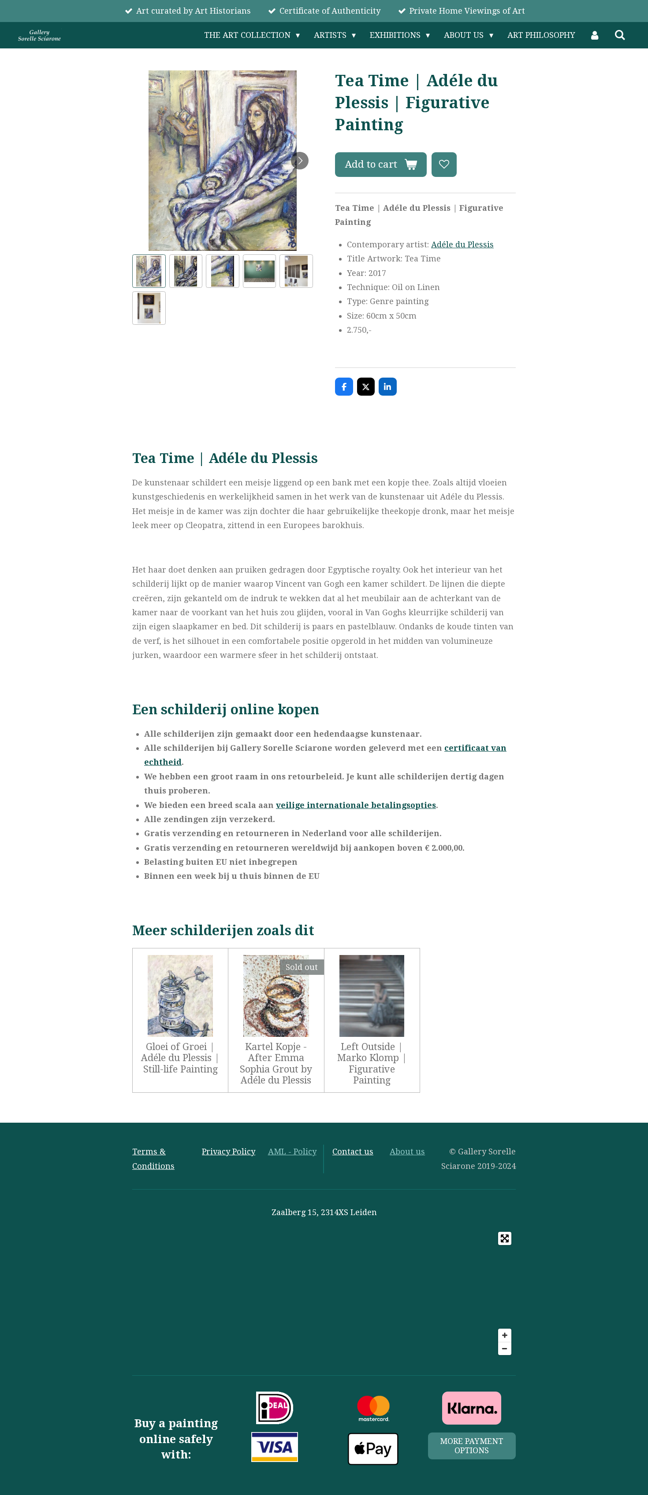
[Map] (324, 1293)
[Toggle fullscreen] (504, 1238)
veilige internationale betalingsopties (356, 805)
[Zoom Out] (504, 1348)
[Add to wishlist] (444, 164)
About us (407, 1151)
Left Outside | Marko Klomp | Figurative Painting (372, 1063)
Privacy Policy (228, 1151)
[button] (149, 271)
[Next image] (300, 160)
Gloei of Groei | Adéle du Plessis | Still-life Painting (180, 1057)
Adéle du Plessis (462, 244)
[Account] (595, 35)
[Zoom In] (504, 1335)
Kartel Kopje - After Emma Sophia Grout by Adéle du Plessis (276, 1063)
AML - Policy (292, 1151)
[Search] (620, 35)
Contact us (352, 1151)
